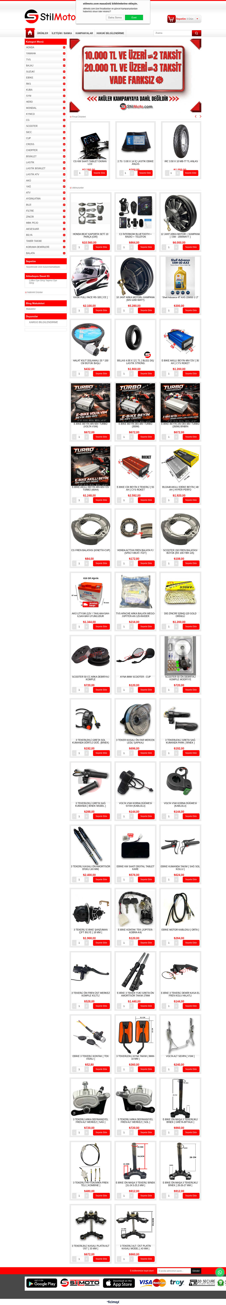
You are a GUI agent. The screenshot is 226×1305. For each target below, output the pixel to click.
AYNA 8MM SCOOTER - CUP (135, 676)
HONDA (30, 47)
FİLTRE (30, 210)
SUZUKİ (30, 71)
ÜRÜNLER (42, 33)
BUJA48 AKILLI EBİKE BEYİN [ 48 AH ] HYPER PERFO (180, 488)
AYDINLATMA (33, 198)
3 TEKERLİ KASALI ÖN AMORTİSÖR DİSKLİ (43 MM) (90, 867)
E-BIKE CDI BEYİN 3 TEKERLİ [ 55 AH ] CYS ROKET (135, 488)
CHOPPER (31, 150)
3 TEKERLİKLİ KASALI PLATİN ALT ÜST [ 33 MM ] (90, 1247)
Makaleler (31, 309)
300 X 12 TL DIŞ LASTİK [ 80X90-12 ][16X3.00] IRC (145, 162)
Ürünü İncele (96, 146)
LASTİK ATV (32, 174)
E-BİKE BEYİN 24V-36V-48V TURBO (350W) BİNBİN (180, 425)
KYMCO (30, 114)
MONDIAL (31, 108)
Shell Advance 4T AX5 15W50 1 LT (180, 297)
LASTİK (30, 162)
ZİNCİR (30, 216)
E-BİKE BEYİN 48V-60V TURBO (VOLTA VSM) (90, 425)
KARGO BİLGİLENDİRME (43, 322)
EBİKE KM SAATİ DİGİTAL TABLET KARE (135, 867)
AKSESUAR (32, 229)
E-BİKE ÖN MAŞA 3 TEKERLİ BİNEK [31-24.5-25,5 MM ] (135, 1184)
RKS (28, 83)
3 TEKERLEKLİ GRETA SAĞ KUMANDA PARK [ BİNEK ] (180, 741)
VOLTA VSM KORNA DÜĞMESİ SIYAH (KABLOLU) (135, 804)
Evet (134, 17)
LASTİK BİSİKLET (35, 168)
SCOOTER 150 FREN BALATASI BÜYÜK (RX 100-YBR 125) (180, 551)
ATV (28, 192)
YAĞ (28, 186)
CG (27, 120)
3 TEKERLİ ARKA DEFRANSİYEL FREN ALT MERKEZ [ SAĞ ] (90, 1120)
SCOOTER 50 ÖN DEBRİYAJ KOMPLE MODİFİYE (180, 678)
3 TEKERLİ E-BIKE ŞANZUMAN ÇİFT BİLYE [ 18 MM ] (91, 931)
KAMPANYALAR (84, 33)
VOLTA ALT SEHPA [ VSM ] (180, 1056)
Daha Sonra (115, 17)
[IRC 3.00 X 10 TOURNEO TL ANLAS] (191, 141)
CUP (28, 138)
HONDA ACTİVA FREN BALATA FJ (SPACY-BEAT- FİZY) (135, 551)
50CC (29, 132)
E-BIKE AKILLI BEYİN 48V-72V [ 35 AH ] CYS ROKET (180, 362)
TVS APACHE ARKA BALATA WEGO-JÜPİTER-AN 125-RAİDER (135, 615)
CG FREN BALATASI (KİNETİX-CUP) (90, 550)
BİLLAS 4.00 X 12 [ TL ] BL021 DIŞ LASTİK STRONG (135, 362)
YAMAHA (31, 53)
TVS (28, 59)
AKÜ (28, 180)
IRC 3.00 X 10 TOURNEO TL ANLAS (191, 162)
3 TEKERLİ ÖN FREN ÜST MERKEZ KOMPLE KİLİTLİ (91, 994)
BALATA (30, 253)
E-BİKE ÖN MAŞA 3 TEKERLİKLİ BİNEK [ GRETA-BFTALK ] (180, 1120)
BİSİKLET (31, 156)
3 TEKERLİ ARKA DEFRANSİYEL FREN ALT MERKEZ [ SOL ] (135, 1120)
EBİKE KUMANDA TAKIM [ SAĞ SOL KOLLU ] (180, 867)
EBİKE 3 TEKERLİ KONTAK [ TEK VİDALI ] (91, 1057)
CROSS (30, 144)
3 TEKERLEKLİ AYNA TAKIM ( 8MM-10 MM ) (135, 1057)
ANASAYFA (30, 33)
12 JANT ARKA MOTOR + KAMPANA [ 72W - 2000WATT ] (180, 235)
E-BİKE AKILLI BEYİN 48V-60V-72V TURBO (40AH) (90, 488)
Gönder (196, 1271)
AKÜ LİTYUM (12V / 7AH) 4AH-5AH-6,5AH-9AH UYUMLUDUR (90, 615)
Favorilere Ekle (104, 146)
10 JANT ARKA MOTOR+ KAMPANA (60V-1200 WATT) (135, 298)
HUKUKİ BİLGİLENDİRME (110, 33)
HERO (29, 102)
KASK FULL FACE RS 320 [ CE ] (90, 297)
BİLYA (29, 235)
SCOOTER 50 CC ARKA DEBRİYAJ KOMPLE (90, 678)
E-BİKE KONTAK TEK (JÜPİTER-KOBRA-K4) (135, 931)
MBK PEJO (32, 223)
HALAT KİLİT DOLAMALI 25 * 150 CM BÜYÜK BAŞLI (90, 362)
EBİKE (29, 77)
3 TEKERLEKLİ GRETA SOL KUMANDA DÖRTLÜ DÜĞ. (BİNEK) (90, 741)
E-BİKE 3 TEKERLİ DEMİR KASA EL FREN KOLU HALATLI (180, 994)
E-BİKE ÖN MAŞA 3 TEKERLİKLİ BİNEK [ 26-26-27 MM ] (180, 1184)
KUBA (29, 89)
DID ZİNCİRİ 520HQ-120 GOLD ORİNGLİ (180, 615)
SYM (28, 96)
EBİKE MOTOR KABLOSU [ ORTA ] (180, 929)
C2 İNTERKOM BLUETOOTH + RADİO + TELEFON (135, 235)
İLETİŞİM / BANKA (62, 33)
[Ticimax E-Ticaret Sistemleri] (113, 1302)
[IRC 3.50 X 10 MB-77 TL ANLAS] (100, 141)
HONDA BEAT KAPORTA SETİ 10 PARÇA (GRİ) (90, 235)
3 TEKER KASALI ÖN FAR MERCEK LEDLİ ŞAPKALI (135, 741)
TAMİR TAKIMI (34, 241)
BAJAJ (29, 65)
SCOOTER (31, 126)
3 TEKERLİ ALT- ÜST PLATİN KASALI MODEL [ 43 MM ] (135, 1247)
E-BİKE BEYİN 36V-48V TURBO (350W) (135, 425)
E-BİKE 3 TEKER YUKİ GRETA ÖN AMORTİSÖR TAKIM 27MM (135, 994)
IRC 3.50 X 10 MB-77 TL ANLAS (100, 161)
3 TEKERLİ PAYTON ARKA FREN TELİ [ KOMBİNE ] (90, 1184)
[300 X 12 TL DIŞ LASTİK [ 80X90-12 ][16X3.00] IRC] (145, 141)
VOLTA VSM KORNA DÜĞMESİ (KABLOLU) (180, 804)
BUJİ (28, 204)
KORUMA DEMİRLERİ (37, 247)
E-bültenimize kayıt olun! (142, 1270)
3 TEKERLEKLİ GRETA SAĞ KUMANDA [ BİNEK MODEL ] (90, 804)
